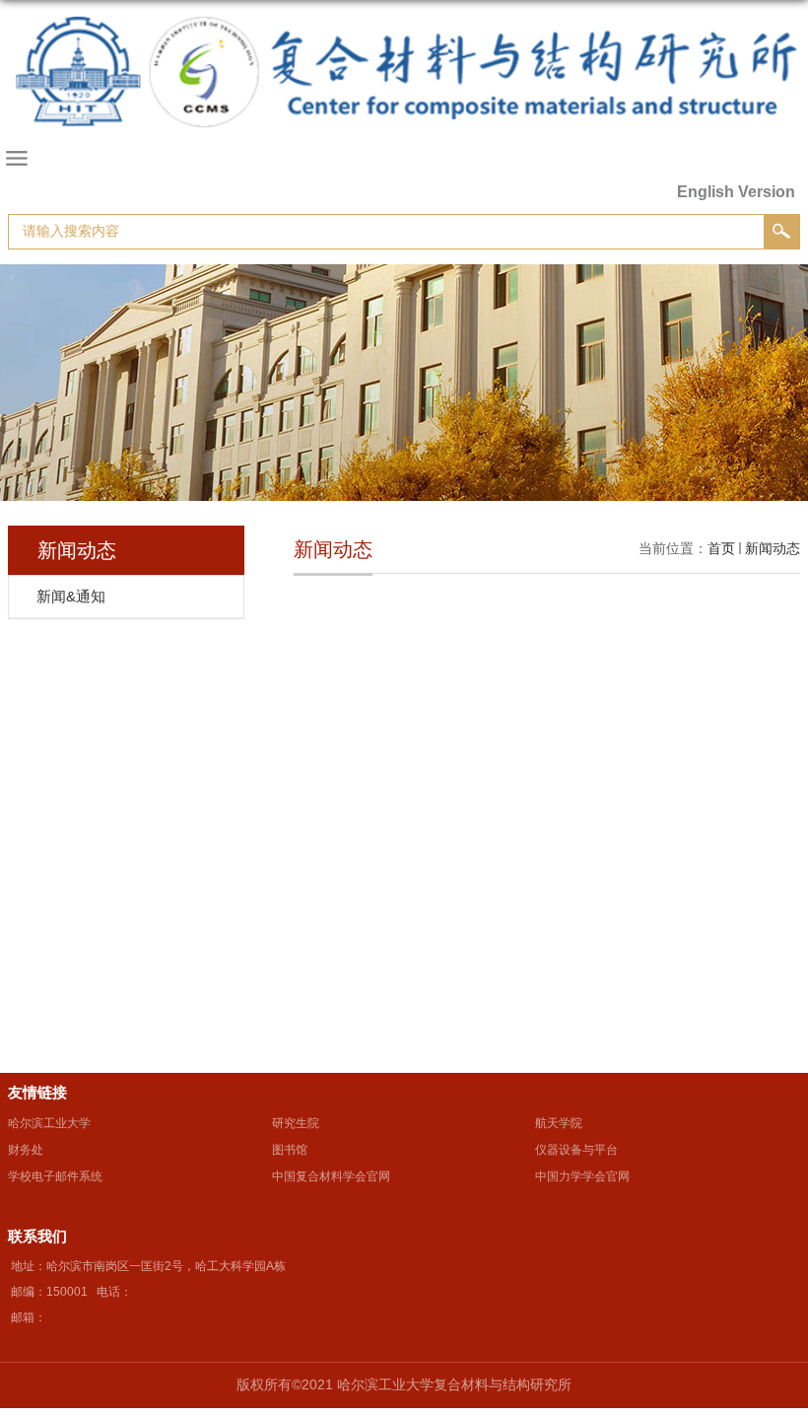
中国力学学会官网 (582, 1176)
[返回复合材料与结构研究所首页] (404, 92)
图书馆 (289, 1150)
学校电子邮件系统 (55, 1176)
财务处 (25, 1150)
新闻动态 (772, 548)
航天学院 (558, 1123)
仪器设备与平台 (576, 1150)
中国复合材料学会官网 (331, 1176)
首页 (721, 548)
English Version (736, 191)
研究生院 (295, 1123)
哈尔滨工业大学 (49, 1123)
